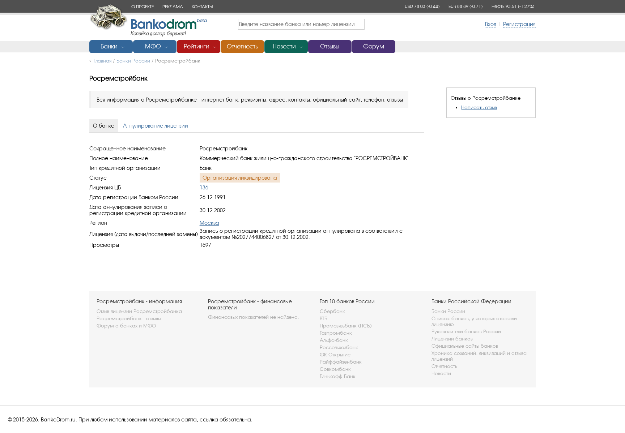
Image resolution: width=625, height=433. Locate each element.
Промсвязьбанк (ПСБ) (346, 326)
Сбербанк (332, 311)
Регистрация (519, 24)
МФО (153, 46)
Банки (109, 46)
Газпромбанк (336, 333)
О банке (103, 126)
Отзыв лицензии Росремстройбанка (139, 311)
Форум (373, 46)
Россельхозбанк (339, 347)
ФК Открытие (335, 354)
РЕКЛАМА (172, 6)
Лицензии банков (452, 339)
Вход (490, 24)
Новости (284, 46)
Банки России (448, 311)
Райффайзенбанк (341, 362)
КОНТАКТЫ (202, 6)
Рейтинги (196, 46)
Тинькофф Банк (338, 376)
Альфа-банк (334, 340)
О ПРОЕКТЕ (142, 6)
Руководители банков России (466, 331)
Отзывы (329, 46)
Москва (209, 223)
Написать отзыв (479, 107)
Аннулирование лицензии (155, 126)
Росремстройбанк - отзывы (129, 318)
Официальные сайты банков (464, 346)
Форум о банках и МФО (126, 326)
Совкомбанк (335, 369)
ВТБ (323, 318)
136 (204, 187)
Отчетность (242, 46)
